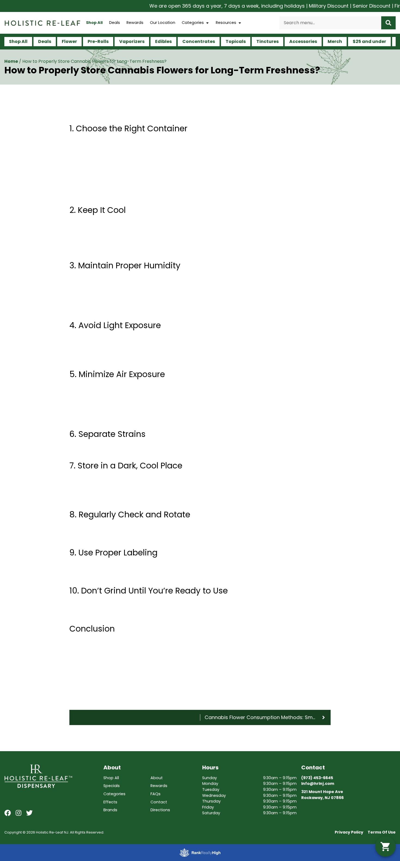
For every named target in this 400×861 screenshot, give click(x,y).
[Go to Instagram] (18, 813)
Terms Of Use (382, 832)
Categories (193, 22)
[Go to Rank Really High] (200, 852)
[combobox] (330, 22)
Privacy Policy (349, 832)
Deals (114, 22)
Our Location (162, 22)
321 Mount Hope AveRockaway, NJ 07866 (322, 794)
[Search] (388, 22)
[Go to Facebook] (7, 813)
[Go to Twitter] (29, 813)
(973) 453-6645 (317, 778)
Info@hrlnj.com (317, 783)
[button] (385, 846)
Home (11, 61)
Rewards (135, 22)
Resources (226, 22)
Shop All (94, 22)
